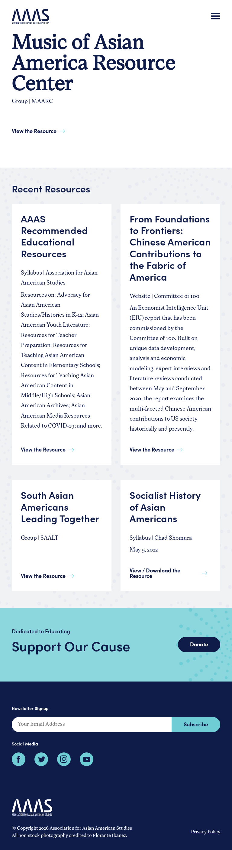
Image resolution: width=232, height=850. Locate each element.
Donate (199, 644)
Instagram (64, 759)
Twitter (41, 759)
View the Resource (34, 131)
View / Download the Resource (155, 572)
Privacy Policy (205, 832)
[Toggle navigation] (215, 16)
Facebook (18, 759)
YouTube (86, 759)
